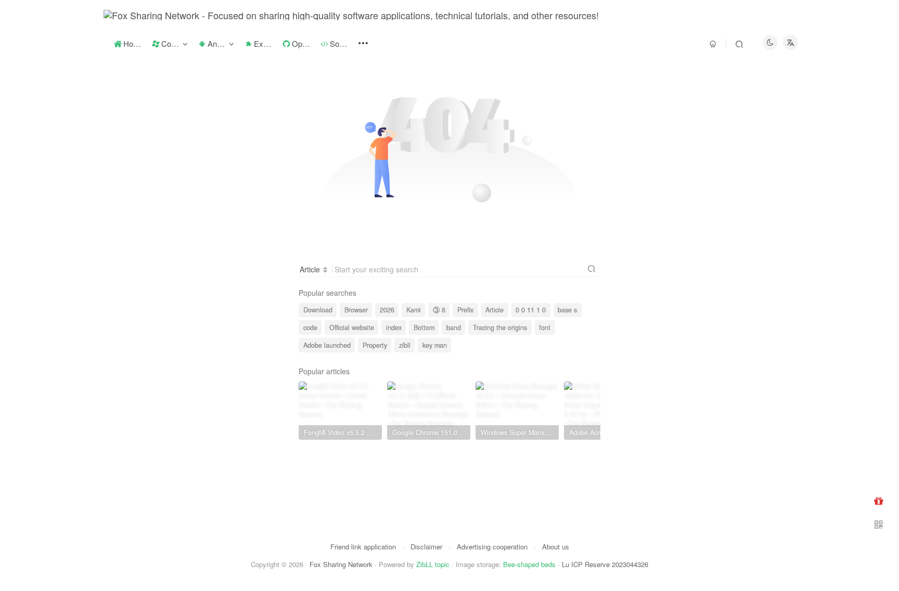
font (544, 327)
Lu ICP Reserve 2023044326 (605, 564)
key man (434, 345)
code (310, 327)
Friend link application (363, 546)
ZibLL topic (433, 564)
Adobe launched (327, 345)
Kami (413, 309)
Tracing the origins (500, 327)
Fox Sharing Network (341, 564)
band (453, 327)
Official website (351, 327)
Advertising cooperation (492, 546)
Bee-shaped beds (529, 564)
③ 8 (439, 309)
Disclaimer (426, 546)
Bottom (424, 327)
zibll (404, 345)
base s (567, 309)
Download (317, 309)
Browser (356, 309)
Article (494, 309)
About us (555, 546)
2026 (387, 309)
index (394, 327)
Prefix (465, 309)
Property (375, 345)
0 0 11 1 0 (531, 309)
